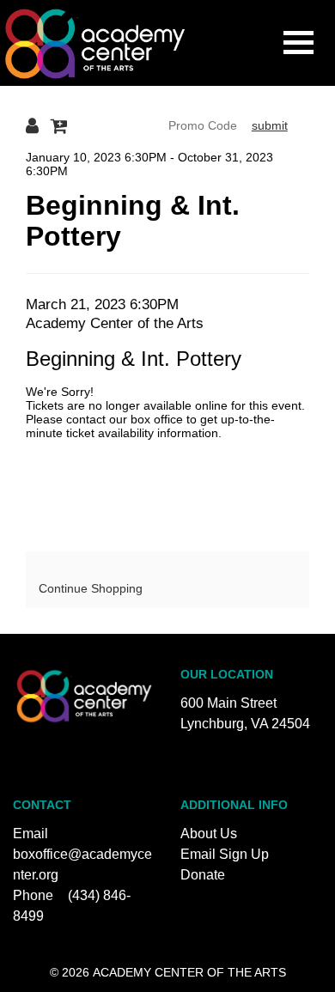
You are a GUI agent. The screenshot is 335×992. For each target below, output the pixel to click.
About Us (208, 833)
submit (270, 125)
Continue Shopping (91, 588)
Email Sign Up (224, 854)
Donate (202, 874)
